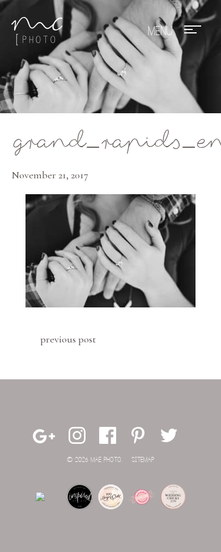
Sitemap (142, 460)
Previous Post (68, 339)
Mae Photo (36, 31)
